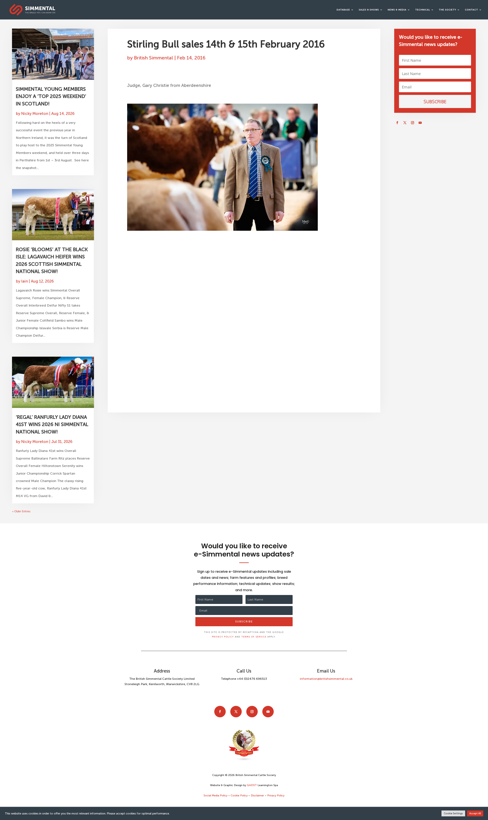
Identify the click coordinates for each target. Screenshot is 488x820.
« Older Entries (21, 511)
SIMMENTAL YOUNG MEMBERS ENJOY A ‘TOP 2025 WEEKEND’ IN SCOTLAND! (51, 96)
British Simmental (153, 58)
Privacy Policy (223, 637)
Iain (24, 281)
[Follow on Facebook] (397, 123)
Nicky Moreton (34, 113)
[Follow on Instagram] (412, 123)
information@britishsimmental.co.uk (326, 679)
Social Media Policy (216, 795)
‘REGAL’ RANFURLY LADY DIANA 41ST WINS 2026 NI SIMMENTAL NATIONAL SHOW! (52, 424)
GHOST (252, 785)
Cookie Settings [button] (453, 813)
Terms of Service (253, 637)
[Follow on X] (405, 123)
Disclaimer (257, 795)
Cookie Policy (239, 795)
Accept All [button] (475, 813)
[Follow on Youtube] (420, 123)
